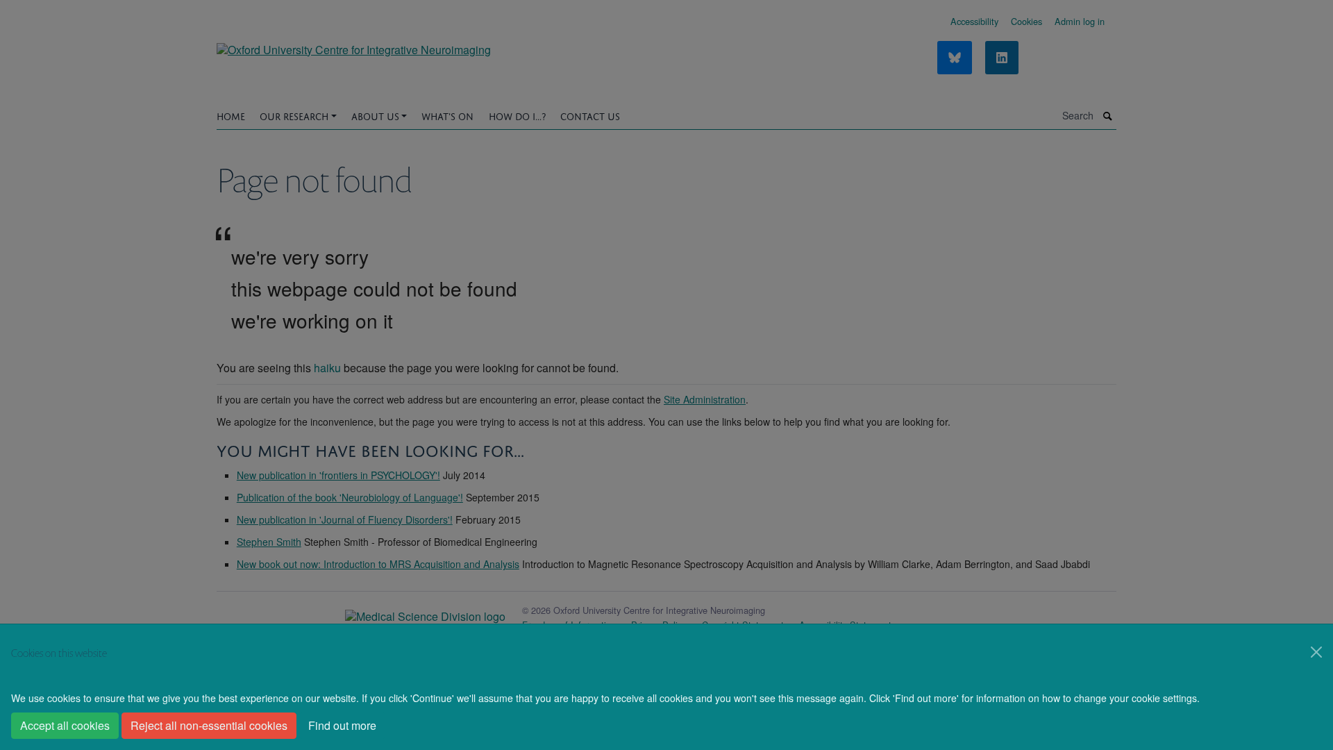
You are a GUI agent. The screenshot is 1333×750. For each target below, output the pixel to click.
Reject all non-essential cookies (209, 725)
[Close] (1316, 652)
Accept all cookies (65, 725)
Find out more (342, 725)
